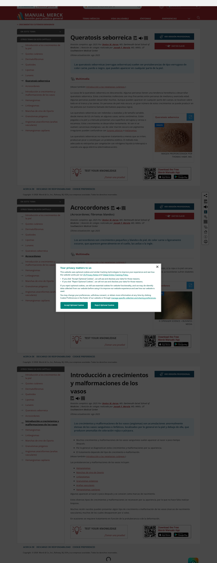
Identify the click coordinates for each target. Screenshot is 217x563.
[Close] (157, 260)
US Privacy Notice (91, 269)
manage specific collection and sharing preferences (133, 292)
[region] (108, 281)
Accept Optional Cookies (74, 299)
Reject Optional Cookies (104, 299)
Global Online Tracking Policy (115, 269)
